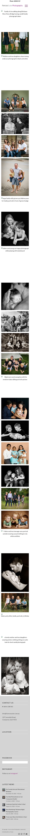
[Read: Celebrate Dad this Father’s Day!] (3, 804)
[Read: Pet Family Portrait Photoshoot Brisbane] (3, 789)
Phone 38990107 (15, 1)
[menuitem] (25, 5)
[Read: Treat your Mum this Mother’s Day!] (3, 817)
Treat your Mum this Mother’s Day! (16, 817)
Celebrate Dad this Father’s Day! (16, 804)
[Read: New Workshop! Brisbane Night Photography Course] (3, 810)
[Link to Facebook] (24, 834)
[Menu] (25, 5)
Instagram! (14, 773)
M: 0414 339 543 (7, 706)
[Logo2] (12, 5)
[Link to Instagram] (19, 834)
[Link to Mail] (26, 834)
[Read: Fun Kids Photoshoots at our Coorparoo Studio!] (3, 797)
